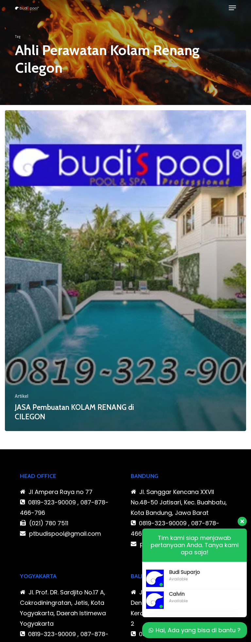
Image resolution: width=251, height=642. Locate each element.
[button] (232, 8)
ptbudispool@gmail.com (65, 534)
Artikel (21, 396)
